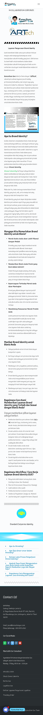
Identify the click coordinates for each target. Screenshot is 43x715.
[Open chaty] (6, 709)
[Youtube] (20, 643)
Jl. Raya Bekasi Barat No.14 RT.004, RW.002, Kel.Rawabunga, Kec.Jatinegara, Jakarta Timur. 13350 (20, 614)
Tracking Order (8, 695)
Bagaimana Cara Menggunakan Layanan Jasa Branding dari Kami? (20, 574)
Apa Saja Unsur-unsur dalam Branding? (18, 551)
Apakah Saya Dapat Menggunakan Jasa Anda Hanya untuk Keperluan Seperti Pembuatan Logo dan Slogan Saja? (21, 566)
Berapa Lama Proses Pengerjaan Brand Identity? (20, 558)
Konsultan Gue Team (32, 710)
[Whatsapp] (4, 643)
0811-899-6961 (20, 628)
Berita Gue (7, 681)
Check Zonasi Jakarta (11, 676)
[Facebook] (8, 643)
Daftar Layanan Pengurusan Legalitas (16, 690)
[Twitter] (12, 643)
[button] (21, 546)
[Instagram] (16, 643)
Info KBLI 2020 (8, 671)
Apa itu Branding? (16, 546)
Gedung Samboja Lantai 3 (12, 608)
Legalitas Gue (8, 685)
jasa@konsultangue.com (16, 625)
